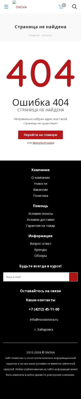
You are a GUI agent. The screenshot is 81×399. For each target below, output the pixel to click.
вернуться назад (43, 143)
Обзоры (40, 255)
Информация (40, 235)
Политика (40, 195)
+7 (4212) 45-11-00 (44, 309)
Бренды (40, 249)
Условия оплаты (40, 213)
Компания (41, 169)
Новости (40, 183)
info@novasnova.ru (44, 319)
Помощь (40, 205)
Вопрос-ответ (40, 243)
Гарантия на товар (40, 225)
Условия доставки (40, 219)
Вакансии (40, 189)
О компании (40, 177)
